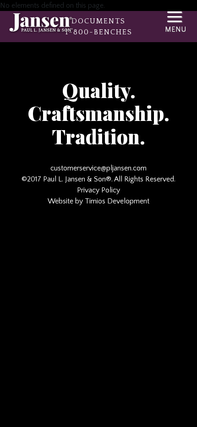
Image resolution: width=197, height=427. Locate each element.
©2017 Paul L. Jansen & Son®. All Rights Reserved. (98, 179)
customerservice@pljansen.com (98, 168)
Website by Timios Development (98, 201)
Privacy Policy (98, 190)
